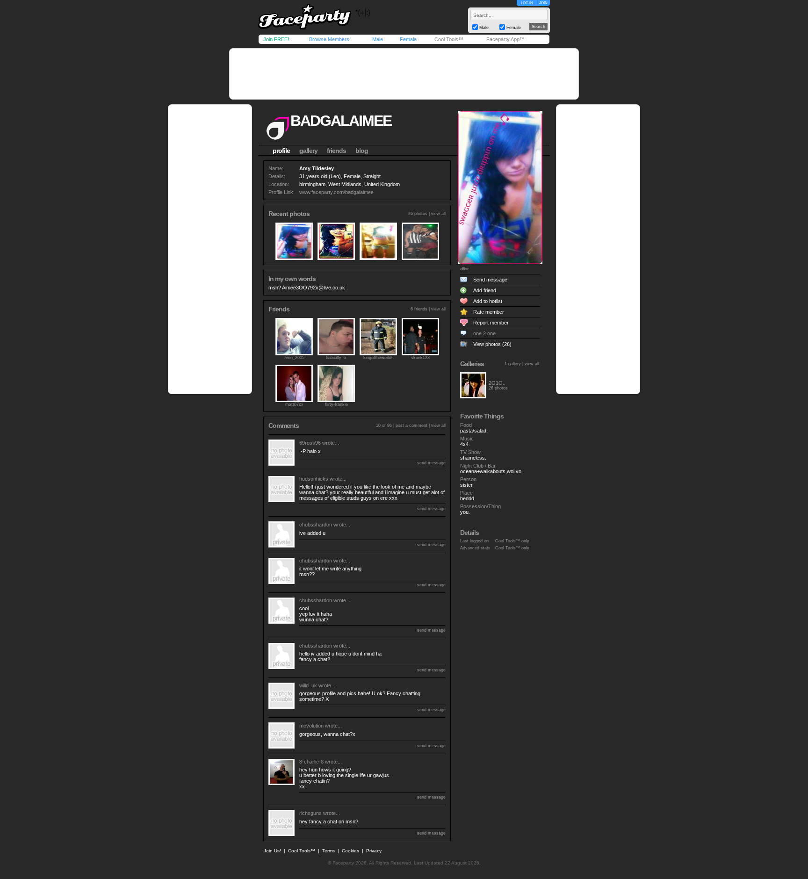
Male (377, 39)
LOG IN (527, 3)
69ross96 (310, 443)
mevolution (311, 725)
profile (281, 150)
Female (408, 39)
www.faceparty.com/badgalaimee (336, 192)
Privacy (374, 850)
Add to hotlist (487, 301)
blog (361, 150)
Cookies (350, 850)
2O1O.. (497, 383)
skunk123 (420, 357)
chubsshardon (315, 524)
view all (438, 213)
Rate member (488, 312)
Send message (490, 279)
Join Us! (272, 850)
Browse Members (329, 39)
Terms (328, 850)
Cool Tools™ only (512, 541)
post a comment (411, 425)
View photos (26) (492, 344)
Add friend (484, 290)
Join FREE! (276, 39)
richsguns (310, 813)
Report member (491, 322)
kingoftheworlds (378, 357)
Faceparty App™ (505, 39)
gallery (308, 150)
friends (336, 150)
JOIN (543, 3)
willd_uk (308, 685)
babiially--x (336, 357)
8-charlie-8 (311, 761)
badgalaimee (340, 120)
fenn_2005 (294, 357)
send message (431, 463)
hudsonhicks (313, 479)
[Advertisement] (404, 74)
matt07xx (294, 404)
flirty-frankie (336, 404)
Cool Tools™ (448, 39)
